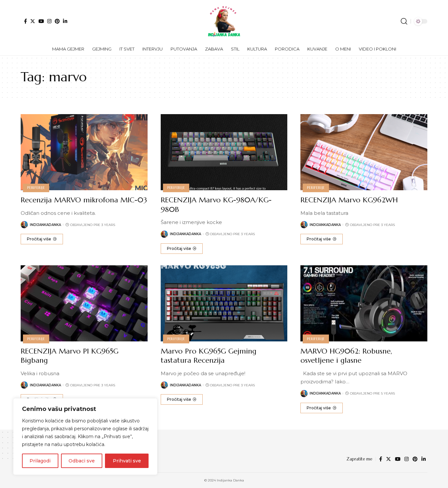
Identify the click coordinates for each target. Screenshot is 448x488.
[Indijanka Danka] (224, 21)
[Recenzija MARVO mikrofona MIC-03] (84, 152)
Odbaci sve (82, 461)
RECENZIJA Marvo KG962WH (349, 199)
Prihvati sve (127, 461)
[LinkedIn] (65, 21)
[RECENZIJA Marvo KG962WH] (363, 152)
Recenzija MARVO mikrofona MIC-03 (84, 199)
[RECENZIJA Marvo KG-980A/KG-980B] (224, 152)
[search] (404, 21)
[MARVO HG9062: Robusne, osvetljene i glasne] (363, 303)
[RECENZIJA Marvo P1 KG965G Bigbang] (84, 303)
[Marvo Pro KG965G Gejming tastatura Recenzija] (224, 303)
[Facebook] (25, 21)
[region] (85, 436)
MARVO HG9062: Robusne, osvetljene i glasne (346, 356)
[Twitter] (33, 21)
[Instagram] (49, 21)
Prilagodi (40, 461)
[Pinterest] (57, 21)
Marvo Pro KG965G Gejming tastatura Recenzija (208, 356)
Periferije (36, 187)
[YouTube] (41, 21)
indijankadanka (45, 225)
